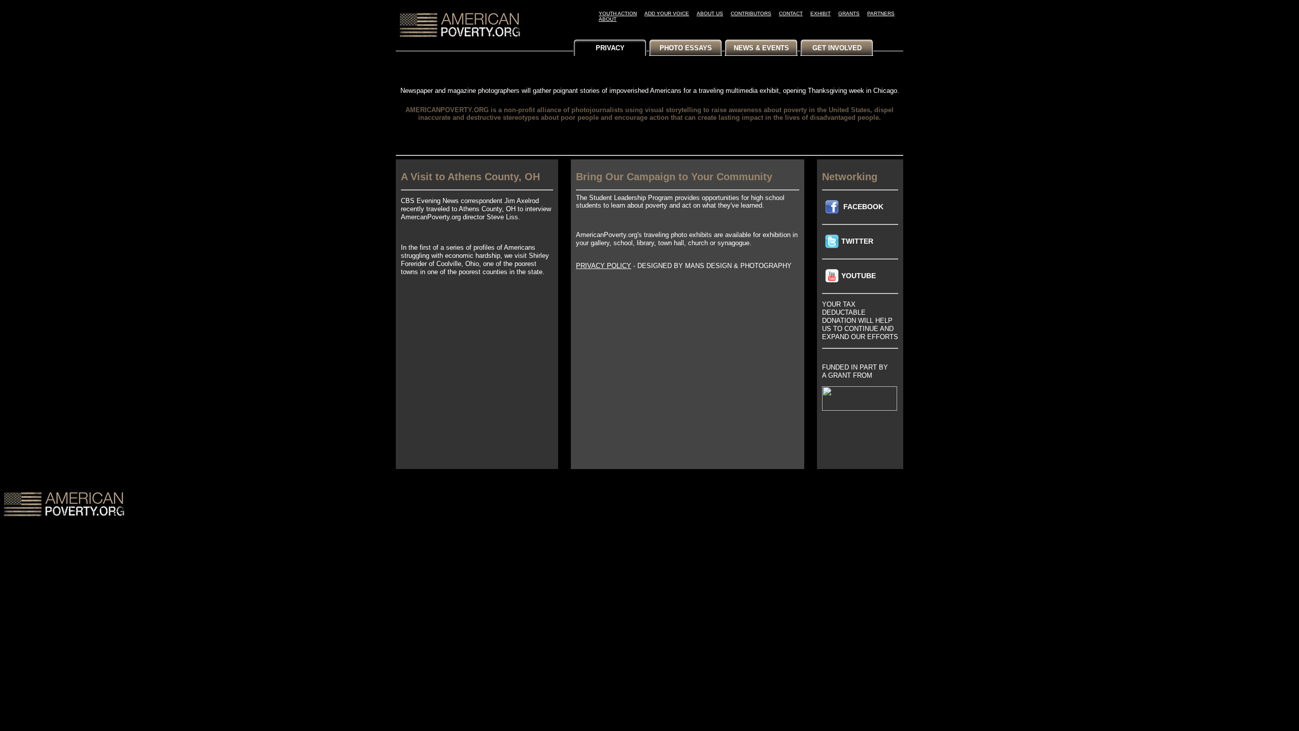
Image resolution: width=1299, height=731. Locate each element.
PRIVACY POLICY (603, 266)
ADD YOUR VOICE (666, 13)
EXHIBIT (820, 13)
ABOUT (608, 19)
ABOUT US (710, 13)
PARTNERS (881, 13)
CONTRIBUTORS (751, 13)
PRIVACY (610, 48)
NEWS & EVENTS (761, 48)
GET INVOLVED (837, 48)
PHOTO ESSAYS (686, 48)
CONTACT (791, 13)
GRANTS (849, 13)
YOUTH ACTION (618, 13)
